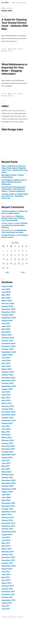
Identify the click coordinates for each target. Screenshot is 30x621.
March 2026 (7, 301)
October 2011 (7, 597)
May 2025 (6, 329)
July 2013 (6, 537)
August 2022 (7, 423)
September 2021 (9, 455)
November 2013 (8, 526)
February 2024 (8, 372)
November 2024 (8, 346)
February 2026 (8, 303)
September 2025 (9, 318)
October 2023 (7, 383)
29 (3, 268)
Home (21, 49)
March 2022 (7, 437)
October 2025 (7, 315)
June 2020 (6, 497)
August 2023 (7, 389)
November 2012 (8, 560)
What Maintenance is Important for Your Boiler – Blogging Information (14, 69)
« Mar (7, 272)
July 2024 (6, 358)
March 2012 (7, 583)
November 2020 (8, 483)
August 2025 (7, 321)
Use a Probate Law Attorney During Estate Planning (15, 225)
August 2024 (7, 355)
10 (11, 255)
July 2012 (6, 572)
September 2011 (8, 600)
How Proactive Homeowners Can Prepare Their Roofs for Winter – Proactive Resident (13, 189)
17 (11, 259)
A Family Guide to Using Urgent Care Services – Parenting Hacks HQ (15, 196)
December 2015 (8, 503)
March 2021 (7, 472)
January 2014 (7, 520)
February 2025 (8, 338)
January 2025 (7, 340)
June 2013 (6, 540)
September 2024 (9, 352)
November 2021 (8, 449)
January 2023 (7, 409)
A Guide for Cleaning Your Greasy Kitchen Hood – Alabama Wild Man (15, 24)
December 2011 (8, 592)
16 (7, 259)
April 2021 (6, 469)
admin (4, 49)
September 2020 (9, 489)
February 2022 (8, 440)
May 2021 (6, 466)
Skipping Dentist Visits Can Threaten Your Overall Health (13, 218)
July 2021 (6, 460)
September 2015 (9, 512)
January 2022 (7, 443)
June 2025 (6, 326)
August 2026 (7, 286)
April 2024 (6, 366)
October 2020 (8, 486)
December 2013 (8, 523)
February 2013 (8, 552)
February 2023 (8, 406)
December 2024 (8, 343)
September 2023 (9, 386)
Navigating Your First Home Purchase (14, 231)
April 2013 (6, 546)
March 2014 (7, 515)
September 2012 (9, 566)
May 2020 (6, 500)
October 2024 (8, 349)
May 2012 (6, 577)
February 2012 (8, 586)
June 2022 (6, 429)
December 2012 (8, 557)
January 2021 (7, 477)
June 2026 (6, 292)
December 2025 (8, 309)
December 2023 (8, 378)
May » (23, 272)
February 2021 (8, 475)
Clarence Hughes (9, 211)
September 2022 (9, 420)
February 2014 (8, 517)
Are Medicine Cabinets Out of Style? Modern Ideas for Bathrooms (14, 182)
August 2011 (7, 603)
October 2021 (7, 452)
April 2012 (6, 580)
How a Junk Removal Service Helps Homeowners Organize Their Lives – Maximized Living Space (14, 169)
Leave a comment (7, 51)
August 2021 (7, 457)
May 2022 (6, 432)
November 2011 (8, 594)
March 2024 (7, 369)
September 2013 (9, 532)
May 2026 (6, 295)
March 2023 (7, 403)
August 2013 (7, 534)
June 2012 (6, 574)
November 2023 (8, 380)
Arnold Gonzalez (9, 235)
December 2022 (8, 412)
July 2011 (5, 606)
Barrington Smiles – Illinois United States (13, 176)
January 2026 (7, 306)
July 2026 (6, 289)
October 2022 (7, 418)
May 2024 (6, 363)
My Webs (5, 2)
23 (7, 263)
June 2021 (6, 463)
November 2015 (8, 506)
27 (23, 263)
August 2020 (7, 492)
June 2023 (6, 395)
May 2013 (6, 543)
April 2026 (6, 298)
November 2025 (8, 312)
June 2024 (6, 360)
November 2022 (8, 415)
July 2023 (6, 392)
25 (15, 263)
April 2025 (6, 332)
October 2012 (7, 563)
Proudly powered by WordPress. (15, 617)
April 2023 (6, 400)
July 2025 (6, 323)
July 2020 (6, 495)
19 (19, 259)
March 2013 (7, 549)
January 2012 (7, 589)
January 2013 (7, 554)
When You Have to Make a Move (14, 212)
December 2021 (8, 446)
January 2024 (7, 375)
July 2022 (6, 426)
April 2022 (6, 435)
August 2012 (7, 569)
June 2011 (6, 609)
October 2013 (7, 529)
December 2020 (8, 480)
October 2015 (7, 509)
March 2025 (7, 335)
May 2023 (6, 398)
